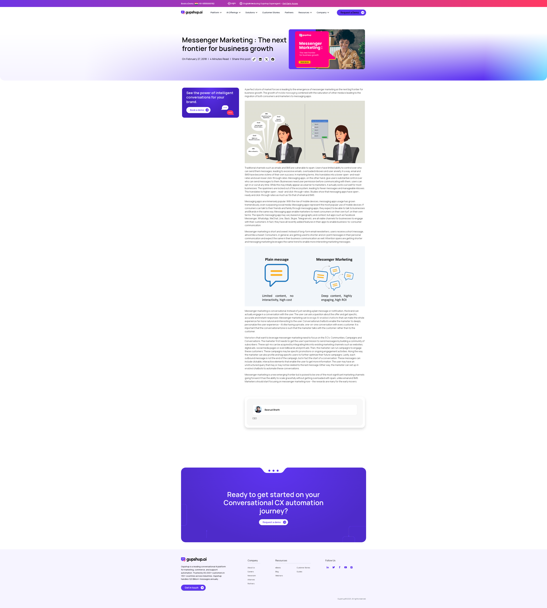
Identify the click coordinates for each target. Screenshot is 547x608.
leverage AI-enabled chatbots (322, 317)
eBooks (278, 568)
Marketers (250, 337)
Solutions (250, 12)
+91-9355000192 (206, 3)
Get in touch (191, 587)
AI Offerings (232, 12)
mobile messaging (287, 92)
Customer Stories (271, 12)
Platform (215, 12)
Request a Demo (350, 12)
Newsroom (252, 576)
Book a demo (197, 110)
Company (321, 12)
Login (233, 3)
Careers (251, 572)
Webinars (279, 576)
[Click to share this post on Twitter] (266, 59)
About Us (251, 568)
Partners (289, 12)
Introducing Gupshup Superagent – (273, 3)
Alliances (251, 580)
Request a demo (272, 522)
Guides (299, 572)
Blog (277, 572)
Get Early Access (290, 3)
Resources (304, 12)
